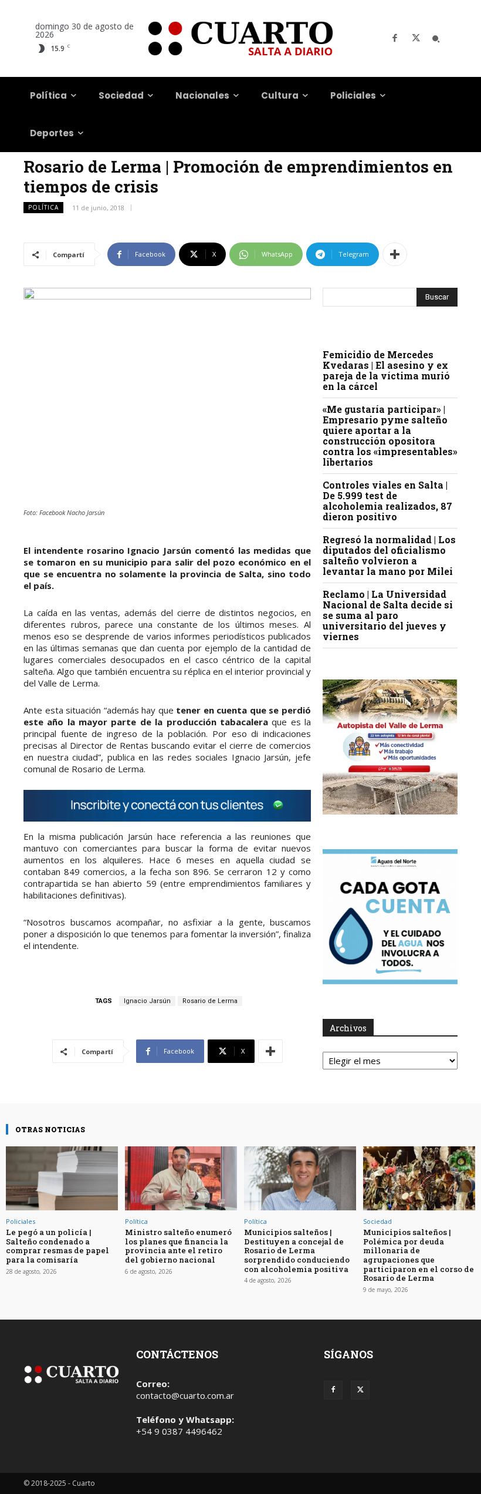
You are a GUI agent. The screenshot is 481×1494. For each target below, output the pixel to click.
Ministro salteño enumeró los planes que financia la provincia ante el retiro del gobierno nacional (178, 1246)
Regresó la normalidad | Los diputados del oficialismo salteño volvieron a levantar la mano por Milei (389, 555)
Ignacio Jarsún (147, 1001)
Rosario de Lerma (210, 1001)
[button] (436, 39)
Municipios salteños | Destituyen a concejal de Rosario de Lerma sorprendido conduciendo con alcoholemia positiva (297, 1250)
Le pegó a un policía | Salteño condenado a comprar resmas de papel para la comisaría (57, 1246)
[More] (394, 254)
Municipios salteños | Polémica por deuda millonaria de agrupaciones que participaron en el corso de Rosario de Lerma (418, 1255)
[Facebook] (394, 38)
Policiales (20, 1221)
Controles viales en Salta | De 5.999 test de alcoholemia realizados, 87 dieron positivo (387, 501)
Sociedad (377, 1221)
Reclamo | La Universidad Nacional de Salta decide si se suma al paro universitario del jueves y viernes (388, 615)
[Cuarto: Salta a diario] (240, 38)
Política (43, 207)
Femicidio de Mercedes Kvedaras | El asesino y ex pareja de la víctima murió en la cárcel (386, 370)
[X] (416, 38)
